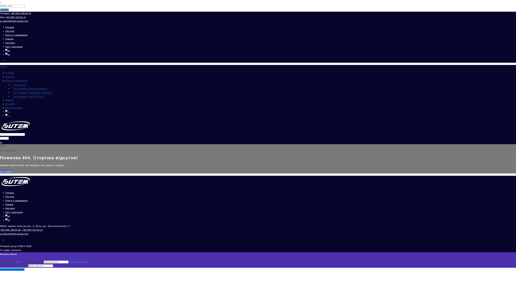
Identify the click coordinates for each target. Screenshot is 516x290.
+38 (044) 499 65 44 (20, 13)
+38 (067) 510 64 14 (15, 17)
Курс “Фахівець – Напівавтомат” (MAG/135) (32, 92)
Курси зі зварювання (16, 35)
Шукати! (4, 10)
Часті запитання (14, 47)
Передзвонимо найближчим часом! (22, 262)
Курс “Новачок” (20, 85)
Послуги (9, 31)
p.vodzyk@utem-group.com (14, 21)
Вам (18, 262)
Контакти (10, 43)
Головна (9, 27)
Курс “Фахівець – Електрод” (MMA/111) (30, 89)
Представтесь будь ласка (14, 265)
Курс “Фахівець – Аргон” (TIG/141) (28, 96)
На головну (6, 171)
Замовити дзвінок (78, 262)
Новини (9, 39)
